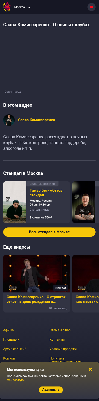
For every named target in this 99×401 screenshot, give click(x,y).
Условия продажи (63, 349)
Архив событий (14, 349)
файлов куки (16, 380)
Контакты (57, 339)
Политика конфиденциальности (66, 360)
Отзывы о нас (60, 330)
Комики (9, 358)
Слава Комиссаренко (36, 120)
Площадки (11, 339)
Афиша (8, 330)
